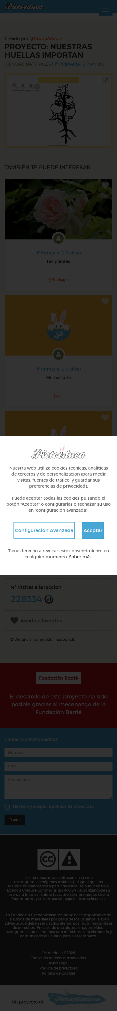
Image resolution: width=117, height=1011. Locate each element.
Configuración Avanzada (44, 530)
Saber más (80, 556)
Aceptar (92, 530)
